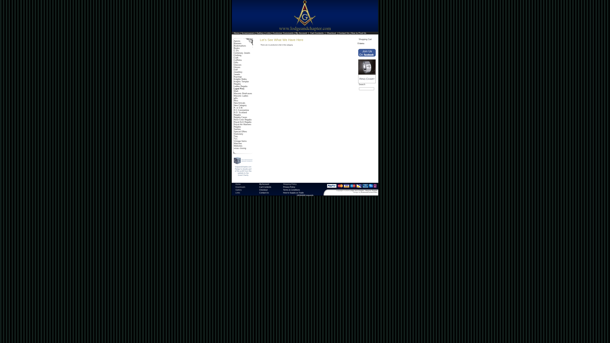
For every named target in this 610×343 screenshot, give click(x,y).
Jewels (237, 74)
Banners (237, 43)
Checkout (331, 33)
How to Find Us (358, 33)
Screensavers (248, 33)
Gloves (237, 67)
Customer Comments (283, 33)
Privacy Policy (289, 187)
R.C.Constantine (241, 110)
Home (237, 33)
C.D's (236, 50)
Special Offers (240, 131)
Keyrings (238, 77)
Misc (236, 100)
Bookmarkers (240, 46)
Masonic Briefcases (243, 93)
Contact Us (344, 33)
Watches (238, 143)
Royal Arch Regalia (242, 122)
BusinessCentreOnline (369, 192)
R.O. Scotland (240, 112)
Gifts (236, 62)
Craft (236, 58)
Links (268, 33)
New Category (240, 105)
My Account (301, 33)
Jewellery (238, 72)
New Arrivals (239, 103)
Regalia (237, 115)
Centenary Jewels (242, 53)
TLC (236, 139)
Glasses (237, 65)
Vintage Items (240, 141)
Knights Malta (240, 79)
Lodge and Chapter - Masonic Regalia (363, 190)
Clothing (237, 55)
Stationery (238, 134)
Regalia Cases (240, 117)
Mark (236, 91)
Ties (236, 136)
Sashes (237, 129)
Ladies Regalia (240, 86)
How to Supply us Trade (293, 193)
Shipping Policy (290, 184)
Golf (236, 69)
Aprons (237, 41)
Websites (238, 146)
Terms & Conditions (291, 190)
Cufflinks (238, 60)
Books (237, 48)
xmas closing (240, 148)
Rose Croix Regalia (242, 119)
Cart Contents (317, 33)
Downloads (240, 187)
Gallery (260, 33)
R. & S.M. (238, 108)
